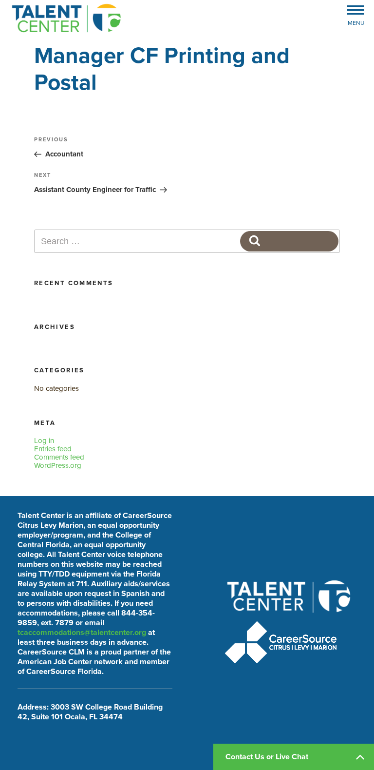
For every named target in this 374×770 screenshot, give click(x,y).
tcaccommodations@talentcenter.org (82, 632)
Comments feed (59, 457)
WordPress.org (57, 465)
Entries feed (53, 448)
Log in (44, 440)
